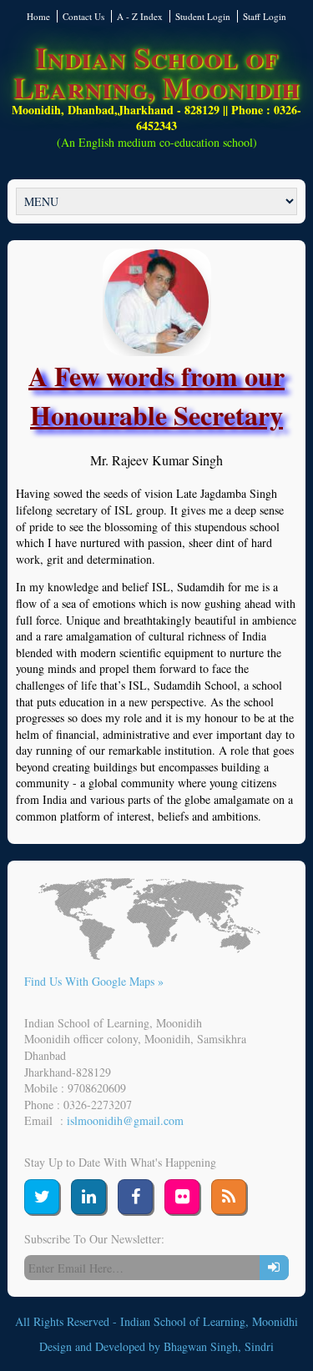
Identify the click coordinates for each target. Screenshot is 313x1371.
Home (38, 16)
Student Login (202, 16)
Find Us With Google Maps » (94, 981)
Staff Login (264, 16)
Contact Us (83, 16)
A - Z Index (140, 16)
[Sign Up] (274, 1267)
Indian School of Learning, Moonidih (156, 71)
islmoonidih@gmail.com (125, 1120)
